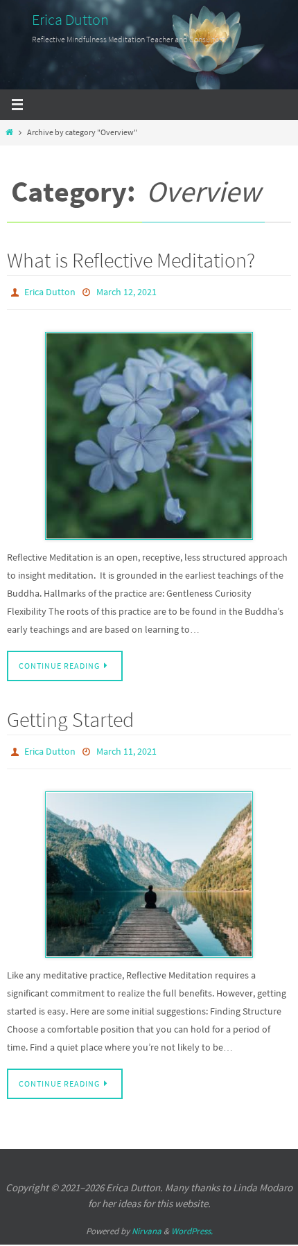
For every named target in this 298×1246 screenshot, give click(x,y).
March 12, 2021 (126, 291)
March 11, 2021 (126, 747)
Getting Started (70, 716)
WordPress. (192, 1225)
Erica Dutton (70, 19)
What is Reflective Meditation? (131, 260)
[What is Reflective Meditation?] (149, 432)
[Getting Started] (149, 867)
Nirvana (146, 1225)
